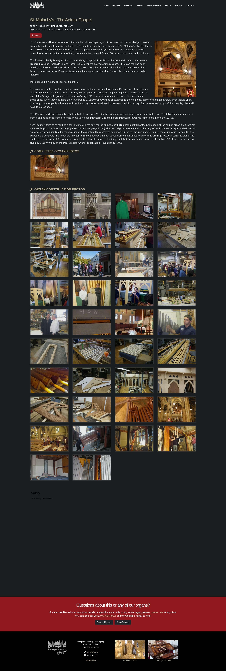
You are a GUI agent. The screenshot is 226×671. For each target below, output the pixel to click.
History (116, 5)
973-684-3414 (108, 615)
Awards (178, 5)
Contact (190, 5)
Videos (168, 5)
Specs (36, 36)
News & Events (154, 5)
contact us (156, 612)
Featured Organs (104, 622)
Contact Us (91, 660)
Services (128, 5)
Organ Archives (123, 622)
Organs (139, 5)
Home (106, 5)
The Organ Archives (163, 660)
